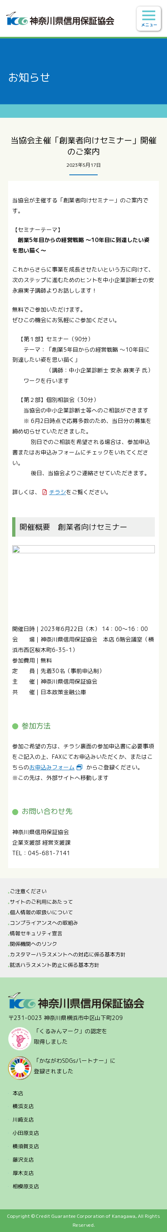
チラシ (57, 492)
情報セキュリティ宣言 (36, 933)
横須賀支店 (26, 1146)
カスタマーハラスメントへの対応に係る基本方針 (68, 954)
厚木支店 (23, 1173)
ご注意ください (28, 891)
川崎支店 (23, 1119)
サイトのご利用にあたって (41, 901)
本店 (18, 1093)
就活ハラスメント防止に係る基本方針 (54, 965)
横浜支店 (23, 1106)
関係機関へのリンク (33, 943)
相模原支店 (26, 1186)
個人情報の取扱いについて (41, 912)
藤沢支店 (23, 1159)
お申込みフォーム (52, 767)
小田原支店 (26, 1132)
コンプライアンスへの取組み (44, 922)
